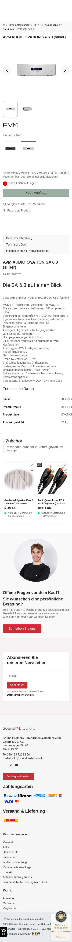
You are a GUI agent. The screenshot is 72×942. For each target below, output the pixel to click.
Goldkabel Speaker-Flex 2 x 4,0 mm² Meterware (18, 502)
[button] (65, 70)
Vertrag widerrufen (18, 776)
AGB (6, 847)
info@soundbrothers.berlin (28, 758)
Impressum (9, 857)
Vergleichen (10, 908)
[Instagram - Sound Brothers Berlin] (11, 765)
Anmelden (9, 898)
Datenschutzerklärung (19, 694)
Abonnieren (17, 684)
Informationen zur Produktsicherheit (27, 250)
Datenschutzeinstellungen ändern (25, 919)
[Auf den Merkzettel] (37, 204)
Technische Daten (17, 244)
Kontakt (7, 872)
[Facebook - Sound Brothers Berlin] (5, 765)
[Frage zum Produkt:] (16, 211)
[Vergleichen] (14, 204)
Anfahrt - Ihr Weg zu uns (17, 877)
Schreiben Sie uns (22, 628)
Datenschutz (10, 852)
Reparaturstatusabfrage (17, 867)
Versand (8, 842)
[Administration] (42, 933)
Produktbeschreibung (19, 238)
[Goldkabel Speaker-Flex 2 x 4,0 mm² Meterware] (19, 479)
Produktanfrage (36, 192)
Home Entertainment (19, 24)
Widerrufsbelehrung (15, 862)
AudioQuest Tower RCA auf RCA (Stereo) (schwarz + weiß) (52, 503)
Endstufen (8, 29)
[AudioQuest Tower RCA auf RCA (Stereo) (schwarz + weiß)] (53, 479)
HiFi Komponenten (50, 24)
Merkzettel (9, 903)
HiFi (35, 24)
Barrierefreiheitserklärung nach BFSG (25, 882)
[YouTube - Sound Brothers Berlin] (16, 765)
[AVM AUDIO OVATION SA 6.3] (36, 70)
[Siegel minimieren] (67, 916)
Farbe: (7, 135)
